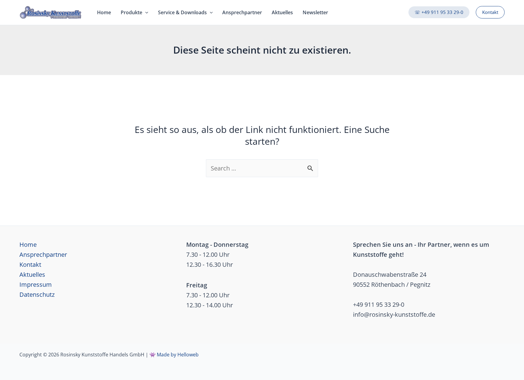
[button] (439, 12)
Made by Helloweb (178, 354)
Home (28, 244)
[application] (145, 12)
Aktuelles (32, 274)
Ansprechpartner (43, 254)
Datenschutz (37, 294)
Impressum (35, 284)
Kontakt (30, 264)
